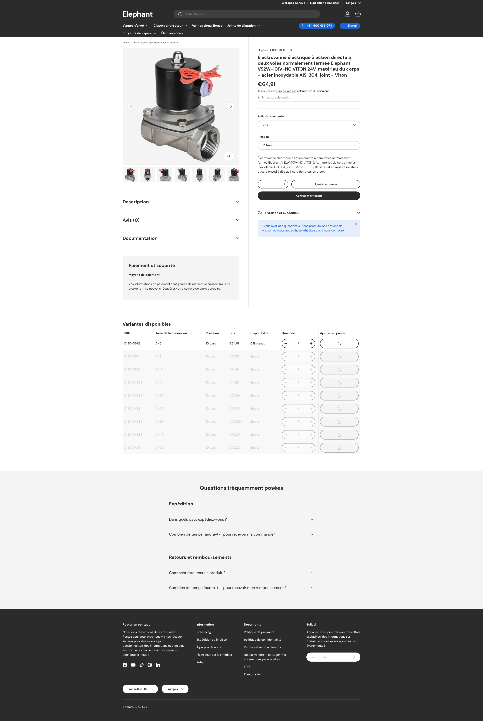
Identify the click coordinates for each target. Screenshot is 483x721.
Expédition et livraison (325, 3)
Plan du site (252, 674)
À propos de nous (293, 3)
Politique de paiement (259, 632)
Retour (201, 662)
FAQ (247, 667)
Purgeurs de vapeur (137, 33)
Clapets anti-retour (168, 26)
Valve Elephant (139, 707)
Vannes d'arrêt (133, 26)
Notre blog (203, 632)
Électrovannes (172, 33)
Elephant (263, 50)
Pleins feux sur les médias (214, 655)
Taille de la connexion (271, 116)
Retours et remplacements (262, 647)
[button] (358, 14)
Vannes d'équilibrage (207, 26)
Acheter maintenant (309, 195)
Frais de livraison (286, 91)
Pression (263, 136)
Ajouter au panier (326, 184)
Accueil (127, 43)
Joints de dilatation (241, 26)
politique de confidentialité (262, 640)
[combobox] (247, 14)
